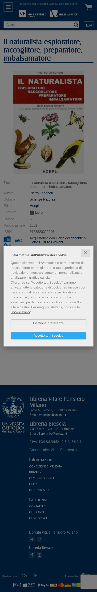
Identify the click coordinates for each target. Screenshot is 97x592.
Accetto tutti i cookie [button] (48, 335)
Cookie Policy (20, 312)
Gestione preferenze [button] (48, 323)
